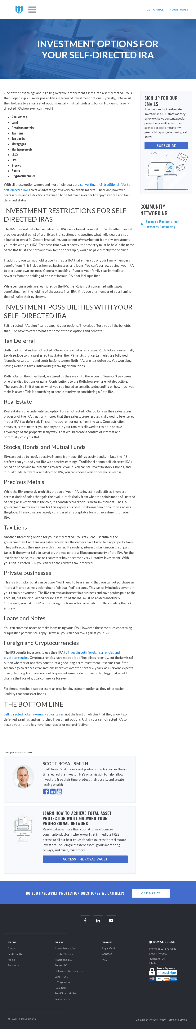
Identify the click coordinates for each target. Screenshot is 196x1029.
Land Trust (61, 976)
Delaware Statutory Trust (70, 971)
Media (11, 959)
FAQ (104, 959)
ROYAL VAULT (179, 9)
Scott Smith (15, 954)
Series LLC (61, 965)
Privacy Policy (157, 1019)
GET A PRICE (155, 9)
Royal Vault (108, 948)
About (11, 948)
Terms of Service (177, 1019)
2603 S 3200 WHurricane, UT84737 (158, 958)
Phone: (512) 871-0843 (162, 948)
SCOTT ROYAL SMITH (65, 763)
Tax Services (62, 998)
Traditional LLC (64, 959)
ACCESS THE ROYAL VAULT (85, 859)
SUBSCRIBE (166, 146)
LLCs (15, 155)
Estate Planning (64, 954)
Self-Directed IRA (65, 993)
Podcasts (13, 965)
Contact (107, 953)
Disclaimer (142, 1019)
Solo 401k (60, 987)
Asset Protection (65, 948)
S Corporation (63, 982)
